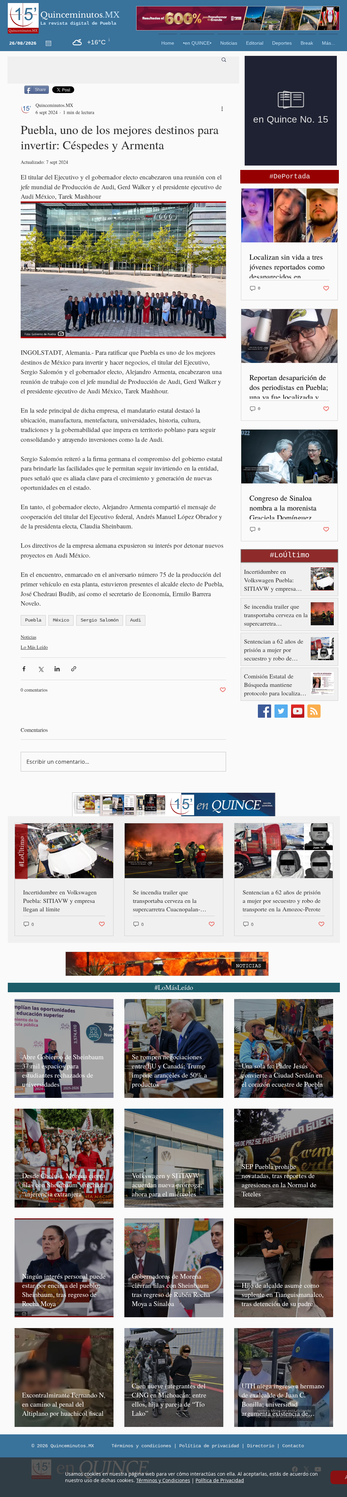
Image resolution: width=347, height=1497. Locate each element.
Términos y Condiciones (163, 1480)
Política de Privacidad (220, 1480)
